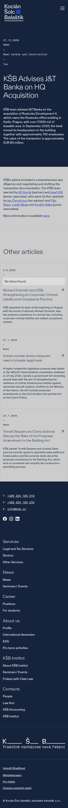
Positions (9, 603)
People (7, 696)
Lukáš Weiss (20, 204)
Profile (7, 628)
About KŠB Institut (15, 665)
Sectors (8, 555)
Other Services (13, 562)
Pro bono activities (15, 648)
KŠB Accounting (14, 709)
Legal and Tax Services (18, 548)
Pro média (9, 781)
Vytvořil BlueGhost (14, 768)
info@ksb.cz (16, 509)
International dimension (19, 634)
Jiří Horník (24, 192)
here (46, 215)
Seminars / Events (15, 586)
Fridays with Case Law (18, 678)
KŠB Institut (11, 716)
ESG (6, 641)
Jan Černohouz (17, 200)
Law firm (8, 703)
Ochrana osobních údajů (17, 788)
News (7, 579)
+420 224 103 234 (21, 502)
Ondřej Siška (43, 204)
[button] (61, 8)
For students (11, 610)
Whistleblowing (12, 775)
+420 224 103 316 (21, 496)
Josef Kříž (56, 192)
